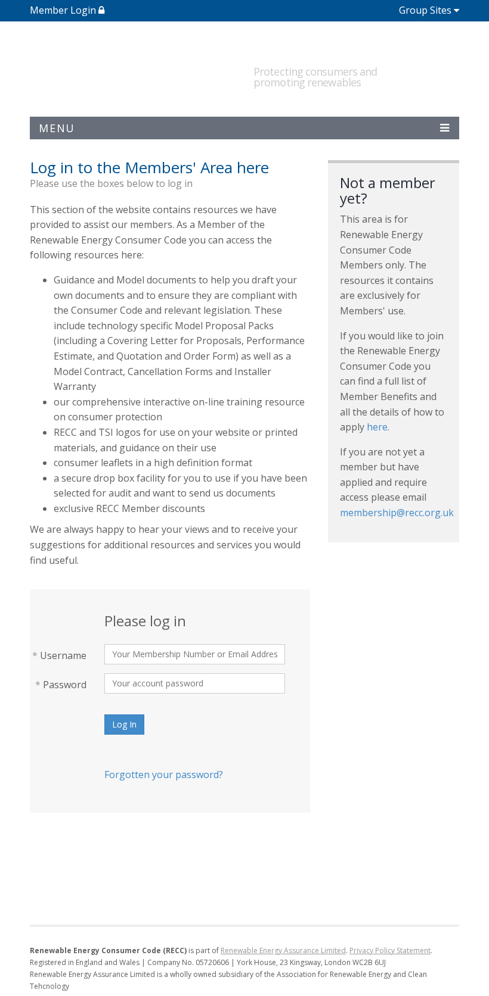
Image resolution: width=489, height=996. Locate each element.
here (377, 426)
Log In (124, 724)
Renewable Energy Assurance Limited (283, 950)
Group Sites (425, 10)
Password (60, 684)
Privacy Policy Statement (390, 950)
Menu (57, 128)
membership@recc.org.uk (397, 512)
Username (59, 655)
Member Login (64, 10)
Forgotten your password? (163, 774)
